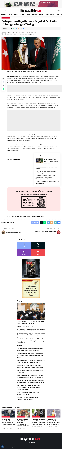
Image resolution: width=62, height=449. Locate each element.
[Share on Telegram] (16, 28)
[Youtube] (38, 252)
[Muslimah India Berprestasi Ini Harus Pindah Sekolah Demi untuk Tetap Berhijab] (53, 413)
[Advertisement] (33, 120)
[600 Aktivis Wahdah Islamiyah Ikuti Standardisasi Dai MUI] (31, 311)
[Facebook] (24, 245)
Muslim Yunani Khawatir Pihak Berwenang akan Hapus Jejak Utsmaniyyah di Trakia (45, 177)
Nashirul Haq (10, 32)
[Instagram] (24, 252)
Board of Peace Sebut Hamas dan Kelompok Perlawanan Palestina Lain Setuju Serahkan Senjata (30, 355)
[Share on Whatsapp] (14, 28)
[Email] (18, 28)
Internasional (5, 17)
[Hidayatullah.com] (31, 10)
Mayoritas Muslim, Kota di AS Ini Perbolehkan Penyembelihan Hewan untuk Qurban (23, 422)
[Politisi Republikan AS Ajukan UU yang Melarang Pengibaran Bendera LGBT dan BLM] (38, 413)
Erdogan (20, 216)
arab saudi (15, 216)
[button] (3, 10)
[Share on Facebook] (9, 28)
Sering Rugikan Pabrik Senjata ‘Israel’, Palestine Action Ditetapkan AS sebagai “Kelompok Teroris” (29, 387)
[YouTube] (32, 443)
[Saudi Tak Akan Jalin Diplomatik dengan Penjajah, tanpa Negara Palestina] (39, 160)
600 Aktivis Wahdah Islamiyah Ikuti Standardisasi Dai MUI (30, 323)
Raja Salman (27, 216)
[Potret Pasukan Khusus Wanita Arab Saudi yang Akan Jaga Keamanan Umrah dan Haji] (8, 413)
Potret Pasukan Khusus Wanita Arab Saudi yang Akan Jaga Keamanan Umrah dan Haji (8, 422)
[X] (38, 245)
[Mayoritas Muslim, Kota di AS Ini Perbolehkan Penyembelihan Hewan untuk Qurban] (23, 413)
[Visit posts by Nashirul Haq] (4, 34)
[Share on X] (11, 28)
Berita (19, 319)
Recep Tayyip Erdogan (38, 216)
